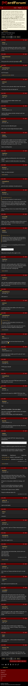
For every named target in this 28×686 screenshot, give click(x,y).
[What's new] (23, 8)
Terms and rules (4, 674)
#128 (26, 132)
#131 (26, 178)
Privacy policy (3, 676)
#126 (26, 105)
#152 (26, 532)
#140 (26, 334)
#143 (26, 373)
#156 (26, 587)
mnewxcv (4, 34)
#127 (26, 118)
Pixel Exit (6, 683)
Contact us (3, 672)
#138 (26, 300)
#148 (26, 468)
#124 (26, 79)
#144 (26, 385)
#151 (26, 520)
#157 (26, 604)
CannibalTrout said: (6, 197)
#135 (26, 256)
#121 (26, 40)
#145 (26, 398)
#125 (26, 93)
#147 (26, 430)
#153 (26, 544)
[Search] (26, 8)
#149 (26, 497)
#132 (26, 190)
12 (15, 36)
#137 (26, 289)
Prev (4, 36)
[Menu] (2, 8)
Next (18, 36)
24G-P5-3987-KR (5, 459)
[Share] (23, 40)
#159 (26, 632)
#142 (26, 359)
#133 (26, 214)
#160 (26, 645)
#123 (26, 65)
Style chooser (3, 670)
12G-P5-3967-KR (5, 457)
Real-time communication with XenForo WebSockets (11, 684)
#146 (26, 418)
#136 (26, 275)
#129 (26, 150)
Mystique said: (5, 235)
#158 (26, 618)
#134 (26, 228)
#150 (26, 509)
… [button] (13, 36)
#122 (26, 54)
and (6, 75)
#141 (26, 346)
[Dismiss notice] (25, 11)
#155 (26, 576)
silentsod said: (5, 320)
